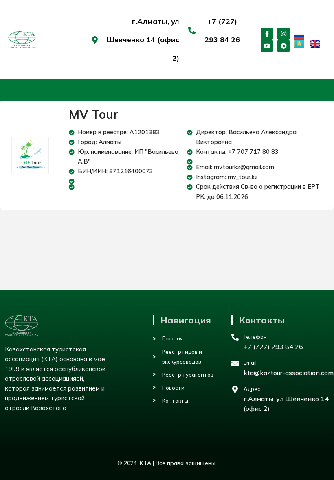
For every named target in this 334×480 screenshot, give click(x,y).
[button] (323, 90)
